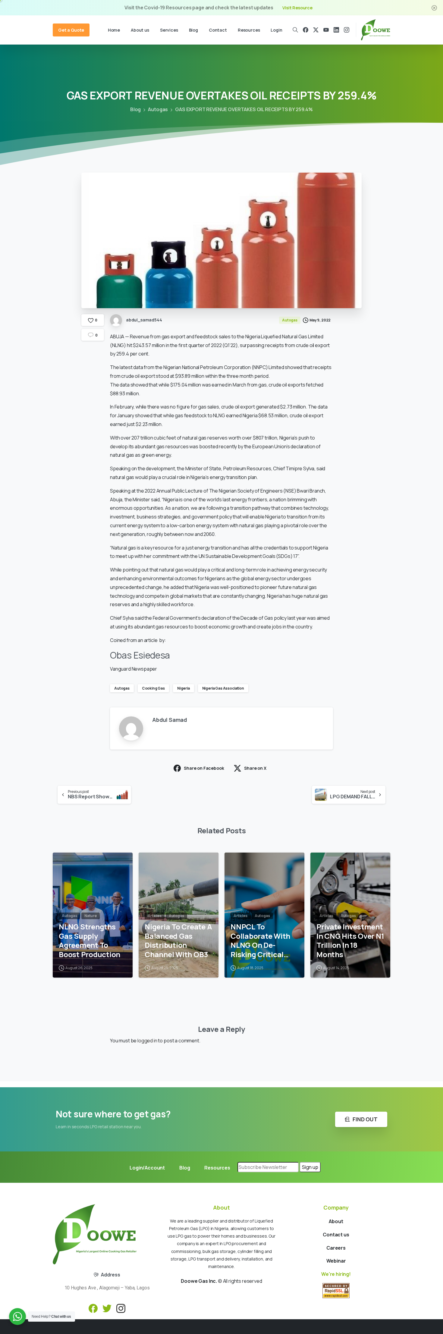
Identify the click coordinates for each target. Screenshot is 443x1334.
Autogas (158, 109)
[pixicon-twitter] (107, 1308)
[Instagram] (346, 30)
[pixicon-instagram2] (121, 1308)
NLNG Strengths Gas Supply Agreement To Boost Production (89, 940)
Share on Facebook (204, 768)
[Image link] (95, 1234)
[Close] (434, 7)
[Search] (296, 30)
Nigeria (183, 688)
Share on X (255, 768)
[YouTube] (326, 30)
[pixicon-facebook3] (93, 1308)
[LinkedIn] (336, 30)
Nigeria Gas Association (223, 688)
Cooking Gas (153, 688)
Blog (135, 109)
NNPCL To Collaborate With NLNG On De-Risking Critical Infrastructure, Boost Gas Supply (261, 940)
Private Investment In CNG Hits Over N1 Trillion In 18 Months (350, 940)
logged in (147, 1040)
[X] (316, 30)
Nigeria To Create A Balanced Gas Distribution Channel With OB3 (178, 940)
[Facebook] (305, 30)
